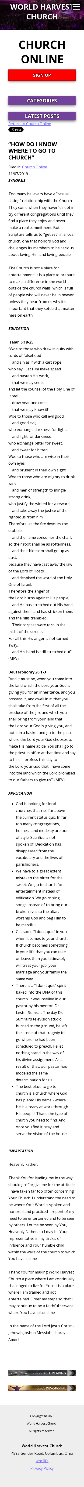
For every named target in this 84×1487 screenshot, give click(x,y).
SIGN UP (42, 75)
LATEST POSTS (42, 116)
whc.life (42, 1460)
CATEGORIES (42, 100)
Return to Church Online (29, 123)
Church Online (34, 167)
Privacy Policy (42, 1468)
